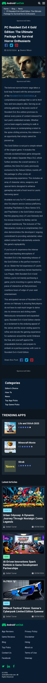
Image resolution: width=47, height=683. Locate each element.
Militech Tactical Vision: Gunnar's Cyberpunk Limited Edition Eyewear (23, 610)
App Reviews (8, 631)
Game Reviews (8, 637)
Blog (13, 9)
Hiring (27, 642)
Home (6, 9)
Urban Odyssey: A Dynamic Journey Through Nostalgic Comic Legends (23, 518)
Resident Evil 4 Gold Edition (22, 96)
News (20, 9)
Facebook (6, 658)
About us (29, 647)
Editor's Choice (11, 388)
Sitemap (28, 658)
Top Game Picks (12, 404)
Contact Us (6, 653)
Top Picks (6, 647)
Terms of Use (31, 653)
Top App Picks (11, 400)
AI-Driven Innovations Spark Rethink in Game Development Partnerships (20, 565)
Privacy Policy (31, 631)
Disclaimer (29, 637)
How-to (8, 392)
